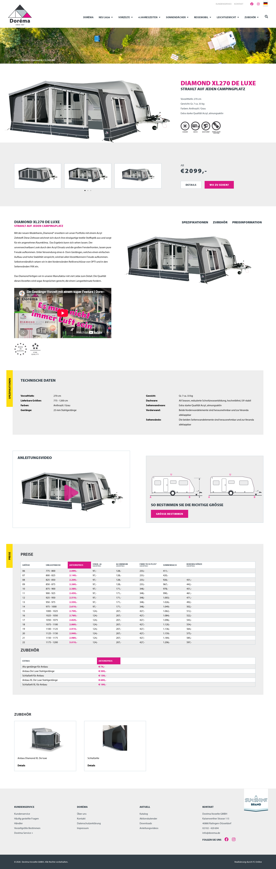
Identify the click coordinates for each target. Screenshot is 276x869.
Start (17, 60)
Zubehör (220, 222)
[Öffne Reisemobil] (210, 17)
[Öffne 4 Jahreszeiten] (159, 17)
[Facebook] (252, 4)
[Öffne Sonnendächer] (187, 17)
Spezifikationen (195, 222)
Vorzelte (25, 60)
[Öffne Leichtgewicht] (238, 17)
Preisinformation (247, 222)
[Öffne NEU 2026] (112, 17)
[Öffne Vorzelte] (132, 17)
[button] (84, 190)
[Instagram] (258, 4)
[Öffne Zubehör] (258, 17)
